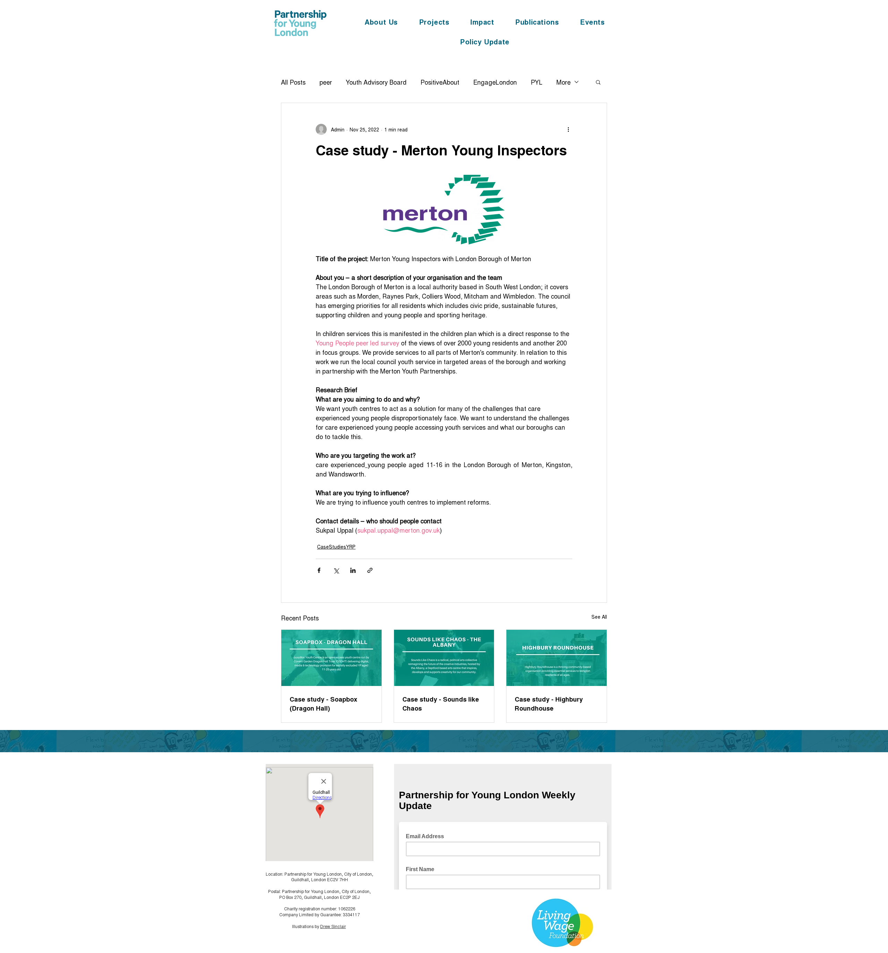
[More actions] (568, 129)
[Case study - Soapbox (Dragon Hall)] (331, 658)
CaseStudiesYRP (336, 546)
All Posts (293, 82)
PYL (537, 82)
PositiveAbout (439, 82)
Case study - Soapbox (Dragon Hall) (323, 704)
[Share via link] (370, 570)
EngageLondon (495, 82)
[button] (598, 82)
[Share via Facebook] (319, 570)
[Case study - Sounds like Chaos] (444, 658)
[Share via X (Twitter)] (336, 570)
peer (325, 82)
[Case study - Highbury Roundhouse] (556, 658)
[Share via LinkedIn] (353, 570)
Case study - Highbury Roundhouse (549, 704)
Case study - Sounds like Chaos (440, 704)
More (563, 82)
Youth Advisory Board (376, 82)
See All (599, 616)
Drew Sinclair (333, 926)
